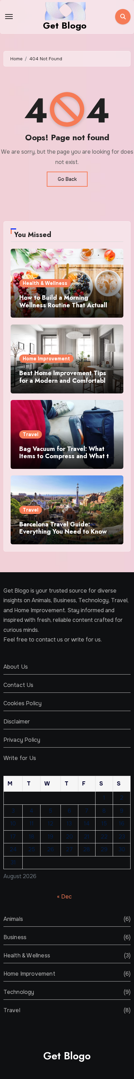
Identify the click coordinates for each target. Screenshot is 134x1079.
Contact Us (18, 685)
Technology (18, 992)
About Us (15, 666)
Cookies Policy (22, 703)
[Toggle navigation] (8, 16)
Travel (30, 434)
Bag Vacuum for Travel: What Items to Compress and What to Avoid (66, 456)
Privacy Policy (22, 739)
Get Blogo (65, 25)
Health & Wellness (45, 283)
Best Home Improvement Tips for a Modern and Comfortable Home (64, 380)
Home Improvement (46, 359)
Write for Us (19, 758)
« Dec (64, 896)
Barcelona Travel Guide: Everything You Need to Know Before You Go (63, 532)
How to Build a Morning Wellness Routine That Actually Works (64, 305)
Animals (13, 919)
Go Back (67, 179)
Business (15, 937)
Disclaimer (16, 721)
